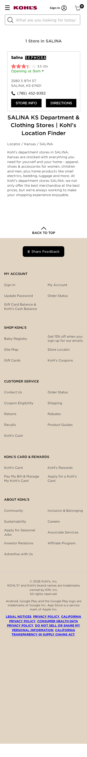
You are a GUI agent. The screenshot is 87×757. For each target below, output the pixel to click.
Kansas (30, 144)
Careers (54, 521)
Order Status (58, 392)
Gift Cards (12, 360)
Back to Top (43, 233)
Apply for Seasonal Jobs (19, 532)
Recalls (10, 425)
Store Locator (59, 349)
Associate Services (63, 532)
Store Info (26, 103)
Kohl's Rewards (60, 468)
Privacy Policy (46, 616)
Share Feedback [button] (45, 251)
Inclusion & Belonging (65, 510)
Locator (14, 144)
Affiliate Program (62, 543)
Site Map (11, 349)
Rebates (54, 414)
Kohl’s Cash (13, 435)
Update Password (18, 296)
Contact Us (13, 392)
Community (13, 510)
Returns (10, 414)
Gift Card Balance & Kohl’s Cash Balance (20, 306)
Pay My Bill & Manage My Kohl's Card (21, 478)
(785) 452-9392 (30, 93)
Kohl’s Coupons (60, 360)
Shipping (55, 403)
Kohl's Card (13, 468)
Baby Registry (15, 339)
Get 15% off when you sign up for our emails (65, 338)
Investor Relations (18, 543)
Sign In (9, 285)
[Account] (64, 8)
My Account (57, 285)
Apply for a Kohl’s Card (62, 478)
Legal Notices (18, 616)
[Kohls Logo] (25, 8)
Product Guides (60, 425)
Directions (61, 103)
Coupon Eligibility (18, 403)
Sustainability (15, 521)
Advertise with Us (18, 554)
